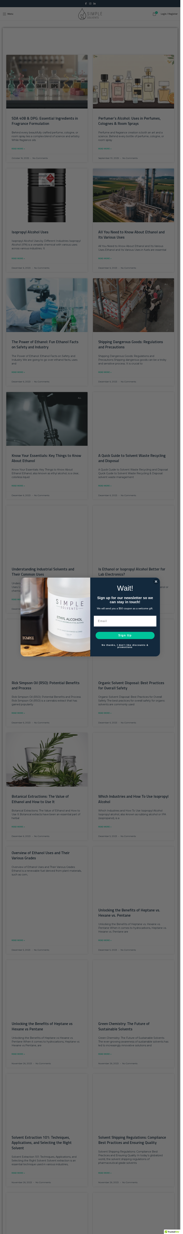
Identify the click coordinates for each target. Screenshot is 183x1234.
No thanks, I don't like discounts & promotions (125, 646)
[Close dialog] (156, 581)
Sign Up (125, 635)
